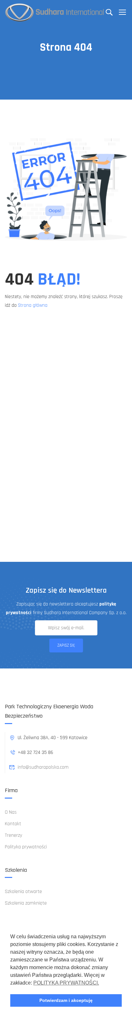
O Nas (11, 812)
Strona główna (32, 305)
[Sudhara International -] (55, 12)
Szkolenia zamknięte (26, 903)
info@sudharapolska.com (43, 767)
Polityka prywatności (26, 847)
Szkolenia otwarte (23, 891)
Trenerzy (13, 835)
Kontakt (13, 823)
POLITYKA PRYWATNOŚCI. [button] (66, 983)
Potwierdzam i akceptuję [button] (66, 1000)
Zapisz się (66, 645)
